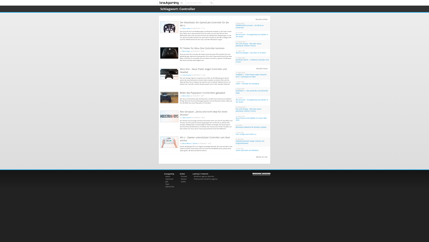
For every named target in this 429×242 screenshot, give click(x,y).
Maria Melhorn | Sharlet (189, 143)
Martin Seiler (186, 51)
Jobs (166, 181)
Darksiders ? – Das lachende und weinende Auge (252, 92)
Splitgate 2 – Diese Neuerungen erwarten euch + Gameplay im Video (251, 76)
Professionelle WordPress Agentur (206, 179)
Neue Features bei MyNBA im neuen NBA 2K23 (251, 119)
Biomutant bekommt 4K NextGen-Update (251, 127)
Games (167, 176)
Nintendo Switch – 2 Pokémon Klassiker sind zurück (252, 61)
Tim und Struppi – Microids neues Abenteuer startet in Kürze (248, 45)
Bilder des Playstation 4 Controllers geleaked (202, 92)
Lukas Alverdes (186, 75)
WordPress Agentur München (204, 176)
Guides (183, 181)
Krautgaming (169, 174)
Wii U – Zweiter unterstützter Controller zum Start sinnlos (205, 139)
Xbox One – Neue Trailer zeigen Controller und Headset (203, 71)
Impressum (169, 179)
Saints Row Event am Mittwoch (247, 150)
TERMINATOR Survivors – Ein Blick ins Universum (250, 26)
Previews (184, 176)
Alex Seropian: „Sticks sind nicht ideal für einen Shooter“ (203, 113)
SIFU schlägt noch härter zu (246, 134)
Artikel (182, 174)
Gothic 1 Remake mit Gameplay (247, 84)
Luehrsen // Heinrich (200, 174)
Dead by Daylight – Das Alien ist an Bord (251, 53)
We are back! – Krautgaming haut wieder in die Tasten (252, 35)
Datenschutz (169, 187)
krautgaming (169, 2)
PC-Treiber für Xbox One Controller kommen (202, 48)
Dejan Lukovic (186, 28)
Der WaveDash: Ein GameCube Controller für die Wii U (204, 24)
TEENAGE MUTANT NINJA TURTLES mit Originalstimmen (250, 142)
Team (167, 184)
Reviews (183, 179)
